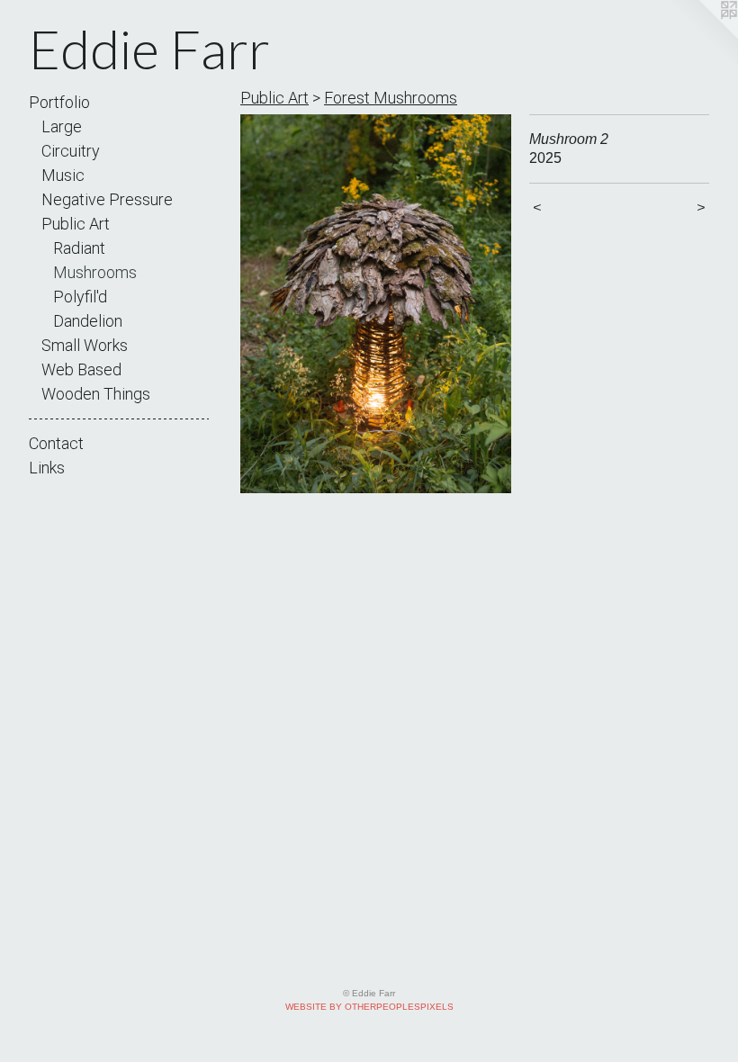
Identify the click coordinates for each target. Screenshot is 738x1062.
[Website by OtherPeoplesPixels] (702, 36)
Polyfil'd (80, 296)
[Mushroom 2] (375, 303)
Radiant (79, 247)
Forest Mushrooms (390, 97)
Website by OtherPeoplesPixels (369, 1007)
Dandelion (87, 320)
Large (61, 126)
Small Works (84, 345)
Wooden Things (95, 393)
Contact (56, 443)
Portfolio (59, 102)
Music (63, 175)
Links (47, 467)
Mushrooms (95, 272)
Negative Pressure (107, 199)
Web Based (81, 369)
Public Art (75, 223)
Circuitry (70, 150)
